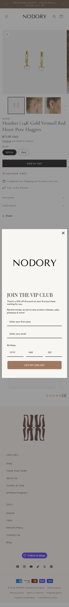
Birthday (11, 345)
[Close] (63, 233)
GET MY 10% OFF (34, 365)
